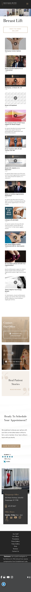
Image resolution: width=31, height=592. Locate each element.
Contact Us (15, 551)
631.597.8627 (12, 506)
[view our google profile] (11, 517)
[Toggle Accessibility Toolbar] (4, 584)
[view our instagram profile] (20, 517)
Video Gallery (15, 544)
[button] (15, 30)
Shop (15, 546)
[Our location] (30, 577)
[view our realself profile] (7, 520)
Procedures (15, 539)
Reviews (15, 549)
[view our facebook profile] (7, 517)
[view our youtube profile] (16, 517)
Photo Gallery (15, 541)
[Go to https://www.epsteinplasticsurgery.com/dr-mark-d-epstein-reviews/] (15, 384)
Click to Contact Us (11, 446)
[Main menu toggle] (27, 4)
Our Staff (15, 534)
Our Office (15, 536)
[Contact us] (28, 577)
